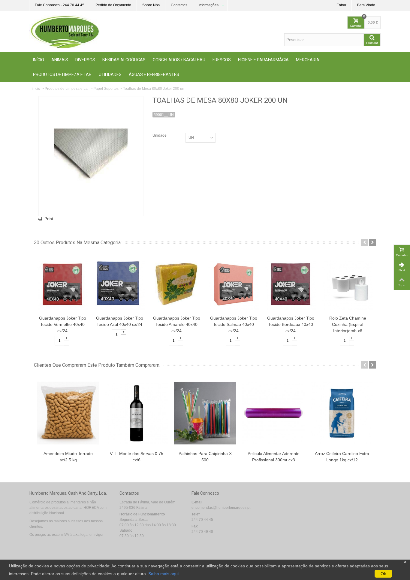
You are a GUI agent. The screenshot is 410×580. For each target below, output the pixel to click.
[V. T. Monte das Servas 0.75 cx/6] (136, 413)
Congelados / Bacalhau (179, 59)
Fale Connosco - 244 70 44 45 (59, 5)
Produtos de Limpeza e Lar (62, 74)
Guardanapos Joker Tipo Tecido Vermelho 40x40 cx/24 (62, 324)
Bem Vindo (366, 5)
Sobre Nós (151, 5)
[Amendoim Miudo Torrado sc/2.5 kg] (68, 413)
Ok (383, 573)
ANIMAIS (59, 59)
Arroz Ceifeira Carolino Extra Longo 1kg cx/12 (342, 456)
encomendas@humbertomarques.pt (220, 508)
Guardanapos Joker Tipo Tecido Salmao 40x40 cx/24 (233, 324)
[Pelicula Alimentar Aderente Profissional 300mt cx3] (273, 413)
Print (48, 218)
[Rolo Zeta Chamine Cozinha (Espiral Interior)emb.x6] (347, 284)
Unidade (159, 135)
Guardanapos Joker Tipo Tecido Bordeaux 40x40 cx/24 (290, 324)
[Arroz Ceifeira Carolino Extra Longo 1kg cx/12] (342, 413)
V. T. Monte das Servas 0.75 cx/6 (136, 456)
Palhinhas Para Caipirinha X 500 (205, 456)
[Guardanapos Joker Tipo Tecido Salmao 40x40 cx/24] (233, 284)
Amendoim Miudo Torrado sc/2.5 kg (68, 456)
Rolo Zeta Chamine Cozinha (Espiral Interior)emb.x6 (347, 324)
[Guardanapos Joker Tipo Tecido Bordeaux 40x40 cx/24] (290, 284)
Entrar (341, 5)
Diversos (85, 59)
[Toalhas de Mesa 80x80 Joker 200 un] (91, 156)
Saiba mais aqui (163, 573)
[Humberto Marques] (64, 31)
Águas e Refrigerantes (154, 74)
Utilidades (110, 74)
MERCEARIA (307, 59)
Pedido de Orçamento (113, 5)
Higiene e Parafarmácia (263, 59)
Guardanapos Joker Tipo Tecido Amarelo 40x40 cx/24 (176, 324)
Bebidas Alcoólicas (124, 59)
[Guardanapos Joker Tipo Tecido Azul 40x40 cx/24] (119, 284)
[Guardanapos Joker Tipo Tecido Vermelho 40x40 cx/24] (62, 284)
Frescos (222, 59)
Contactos (179, 5)
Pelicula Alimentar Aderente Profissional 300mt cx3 (274, 456)
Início (38, 59)
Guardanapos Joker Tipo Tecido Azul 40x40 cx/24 (119, 321)
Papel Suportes (106, 89)
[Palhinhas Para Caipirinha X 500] (205, 413)
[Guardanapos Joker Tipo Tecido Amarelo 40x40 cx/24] (176, 284)
